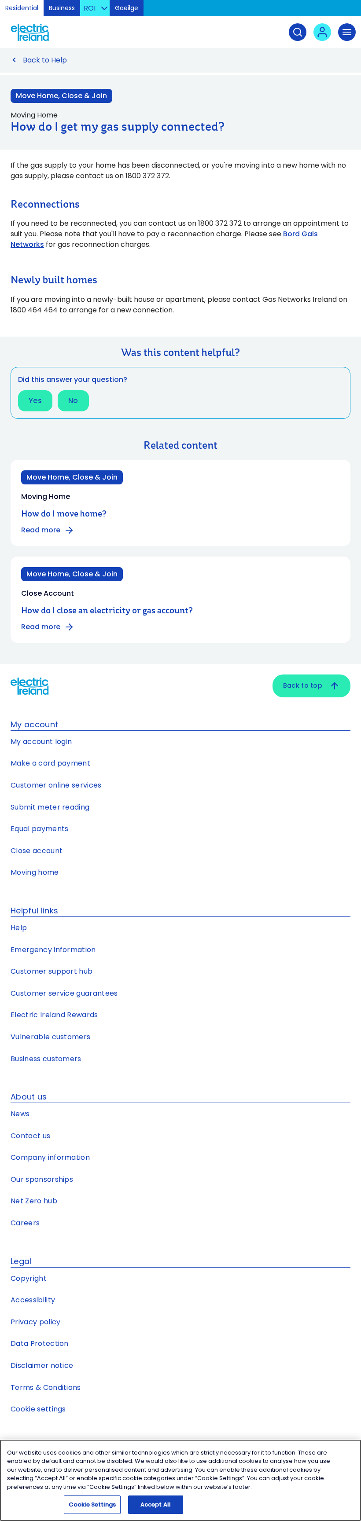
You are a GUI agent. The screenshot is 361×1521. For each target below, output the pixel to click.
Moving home (35, 872)
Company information (50, 1157)
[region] (180, 1480)
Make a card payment (50, 763)
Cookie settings (38, 1409)
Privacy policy (35, 1322)
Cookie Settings (92, 1504)
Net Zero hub (34, 1201)
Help (19, 928)
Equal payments (39, 829)
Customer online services (56, 785)
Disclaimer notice (42, 1365)
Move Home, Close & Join (61, 96)
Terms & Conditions (46, 1387)
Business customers (46, 1059)
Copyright (29, 1278)
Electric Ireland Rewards (54, 1015)
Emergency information (53, 950)
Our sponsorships (42, 1179)
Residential (21, 8)
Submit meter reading (50, 807)
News (20, 1114)
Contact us (30, 1136)
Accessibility (33, 1300)
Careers (25, 1223)
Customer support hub (51, 971)
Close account (37, 851)
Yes (35, 401)
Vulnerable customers (50, 1037)
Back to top (302, 685)
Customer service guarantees (64, 993)
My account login (41, 742)
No (73, 401)
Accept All (155, 1504)
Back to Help (45, 60)
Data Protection (40, 1343)
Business (62, 8)
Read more (40, 530)
